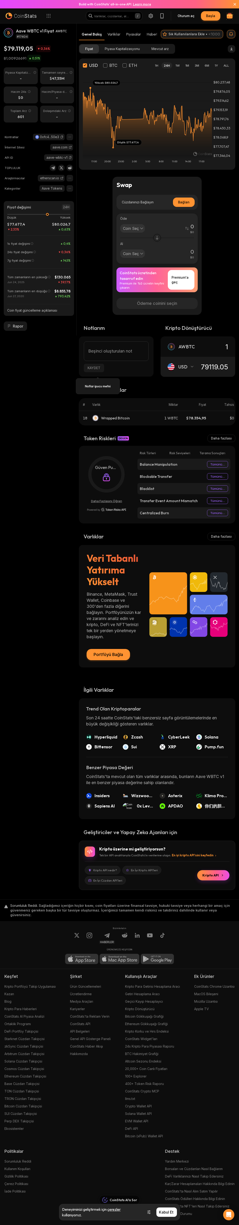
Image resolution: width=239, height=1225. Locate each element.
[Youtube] (150, 938)
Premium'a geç (180, 279)
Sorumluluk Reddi (17, 1161)
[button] (62, 137)
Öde (123, 218)
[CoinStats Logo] (21, 16)
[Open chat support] (228, 1214)
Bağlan (184, 202)
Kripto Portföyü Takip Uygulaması (30, 986)
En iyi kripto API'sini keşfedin (193, 855)
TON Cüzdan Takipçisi (21, 1091)
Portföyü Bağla (108, 654)
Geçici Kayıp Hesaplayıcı (144, 1001)
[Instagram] (89, 938)
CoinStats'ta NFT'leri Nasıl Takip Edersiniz (197, 1206)
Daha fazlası (221, 438)
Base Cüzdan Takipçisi (21, 1084)
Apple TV (201, 1009)
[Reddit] (70, 168)
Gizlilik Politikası (16, 1176)
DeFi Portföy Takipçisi (21, 1031)
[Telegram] (53, 168)
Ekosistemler (14, 1129)
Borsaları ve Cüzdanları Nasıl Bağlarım (194, 1169)
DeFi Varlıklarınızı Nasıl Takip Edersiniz (194, 1176)
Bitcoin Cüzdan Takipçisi (23, 1106)
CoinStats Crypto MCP (142, 1091)
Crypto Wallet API (138, 1106)
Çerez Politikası (16, 1184)
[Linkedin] (137, 938)
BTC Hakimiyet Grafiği (141, 1054)
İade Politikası (15, 1191)
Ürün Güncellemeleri (85, 986)
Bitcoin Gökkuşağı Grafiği (144, 1016)
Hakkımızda (79, 1054)
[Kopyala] (62, 137)
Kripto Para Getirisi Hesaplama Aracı (152, 986)
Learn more (142, 4)
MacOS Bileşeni (206, 994)
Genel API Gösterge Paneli (90, 1039)
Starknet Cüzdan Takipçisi (24, 1039)
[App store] (81, 959)
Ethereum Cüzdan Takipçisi (25, 1076)
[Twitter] (61, 168)
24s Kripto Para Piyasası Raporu (149, 1046)
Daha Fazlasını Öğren (106, 501)
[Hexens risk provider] (106, 509)
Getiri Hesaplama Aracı (142, 994)
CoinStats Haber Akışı (86, 1046)
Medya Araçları (81, 1001)
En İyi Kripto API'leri (144, 870)
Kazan (9, 994)
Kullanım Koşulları (17, 1169)
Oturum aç (186, 16)
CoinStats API (80, 1024)
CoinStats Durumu (178, 1214)
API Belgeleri (80, 1031)
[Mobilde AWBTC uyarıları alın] (231, 34)
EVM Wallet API (136, 1121)
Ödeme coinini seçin (157, 303)
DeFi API (131, 1129)
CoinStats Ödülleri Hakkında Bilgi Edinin (195, 1199)
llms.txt (130, 1099)
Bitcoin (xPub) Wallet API (144, 1136)
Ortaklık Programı (17, 1024)
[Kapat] (232, 4)
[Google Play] (157, 959)
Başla (210, 16)
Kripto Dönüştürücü (140, 1009)
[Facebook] (162, 938)
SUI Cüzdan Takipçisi (20, 1114)
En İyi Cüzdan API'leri (107, 880)
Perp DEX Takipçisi (19, 1121)
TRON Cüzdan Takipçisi (22, 1099)
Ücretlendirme (81, 994)
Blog (7, 1001)
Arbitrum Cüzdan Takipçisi (24, 1054)
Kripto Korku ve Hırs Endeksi (147, 1031)
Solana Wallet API (138, 1114)
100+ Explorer (136, 1076)
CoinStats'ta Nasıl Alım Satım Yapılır (191, 1191)
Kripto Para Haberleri (20, 1009)
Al (121, 244)
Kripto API (210, 875)
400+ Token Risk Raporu (144, 1084)
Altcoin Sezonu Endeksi (143, 1061)
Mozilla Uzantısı (206, 1001)
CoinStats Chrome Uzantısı (214, 986)
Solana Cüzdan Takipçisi (23, 1061)
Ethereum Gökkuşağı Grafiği (146, 1024)
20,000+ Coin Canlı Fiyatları (146, 1069)
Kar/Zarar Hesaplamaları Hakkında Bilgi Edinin (200, 1184)
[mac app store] (119, 959)
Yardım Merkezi (177, 1161)
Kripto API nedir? (105, 870)
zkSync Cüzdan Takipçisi (23, 1046)
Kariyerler (77, 1009)
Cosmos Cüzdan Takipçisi (24, 1069)
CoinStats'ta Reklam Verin (89, 1016)
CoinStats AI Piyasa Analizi (24, 1016)
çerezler (114, 1209)
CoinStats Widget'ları (141, 1039)
